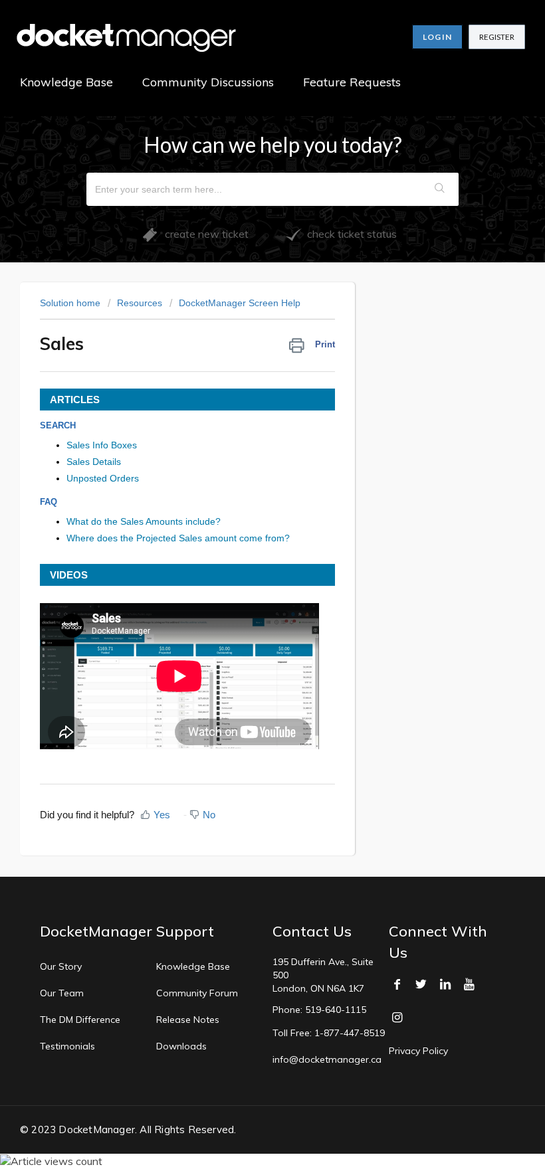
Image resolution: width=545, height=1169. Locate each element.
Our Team (62, 993)
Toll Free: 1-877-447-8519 (328, 1033)
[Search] (440, 189)
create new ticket (203, 233)
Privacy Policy (418, 1051)
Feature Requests (352, 82)
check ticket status (349, 233)
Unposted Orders (102, 478)
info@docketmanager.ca (327, 1059)
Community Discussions (208, 82)
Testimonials (67, 1046)
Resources (139, 303)
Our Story (61, 966)
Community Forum (197, 993)
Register (496, 37)
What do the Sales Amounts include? (143, 521)
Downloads (181, 1046)
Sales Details (93, 461)
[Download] (248, 584)
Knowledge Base (66, 82)
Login (437, 37)
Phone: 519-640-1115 (319, 1010)
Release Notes (187, 1020)
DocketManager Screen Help (239, 303)
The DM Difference (80, 1020)
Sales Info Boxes (101, 445)
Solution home (71, 303)
